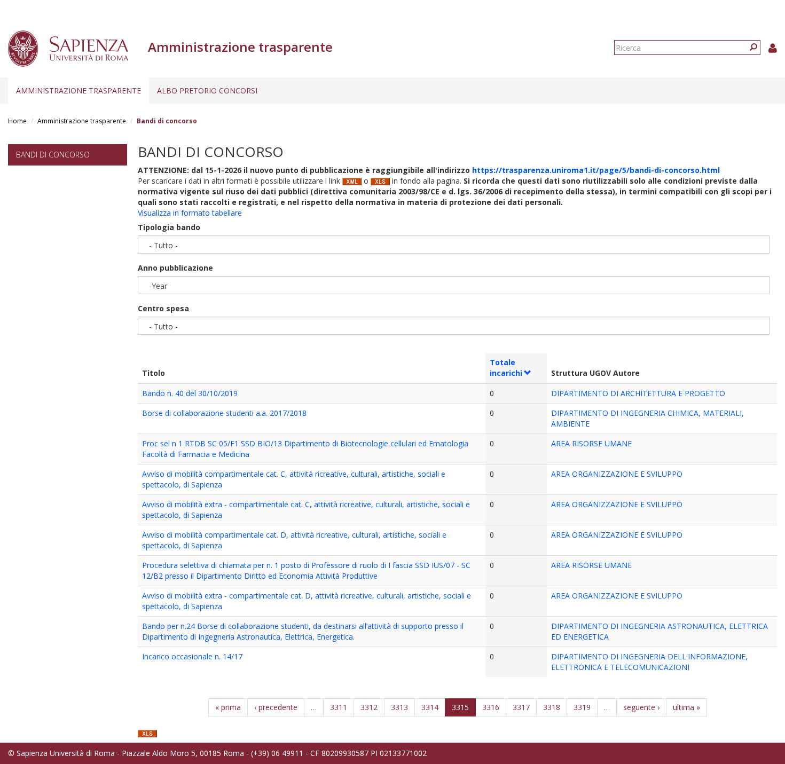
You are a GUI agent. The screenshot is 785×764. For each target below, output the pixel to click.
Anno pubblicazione (175, 268)
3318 (551, 707)
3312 (369, 707)
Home (17, 120)
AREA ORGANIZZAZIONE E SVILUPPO (616, 474)
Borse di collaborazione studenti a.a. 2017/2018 (224, 413)
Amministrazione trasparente (78, 90)
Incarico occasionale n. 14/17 (192, 656)
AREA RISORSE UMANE (591, 443)
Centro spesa (163, 308)
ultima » (686, 707)
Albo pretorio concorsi (207, 90)
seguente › (641, 707)
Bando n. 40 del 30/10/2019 (190, 393)
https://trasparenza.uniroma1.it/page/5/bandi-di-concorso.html (596, 170)
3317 (521, 707)
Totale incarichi (506, 367)
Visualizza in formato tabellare (190, 213)
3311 (338, 707)
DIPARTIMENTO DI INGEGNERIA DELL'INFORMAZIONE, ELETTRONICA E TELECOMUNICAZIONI (649, 661)
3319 (582, 707)
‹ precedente (275, 707)
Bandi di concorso (53, 154)
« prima (228, 707)
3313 (399, 707)
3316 (490, 707)
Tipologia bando (169, 227)
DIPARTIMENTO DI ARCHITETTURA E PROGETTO (638, 393)
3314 (429, 707)
